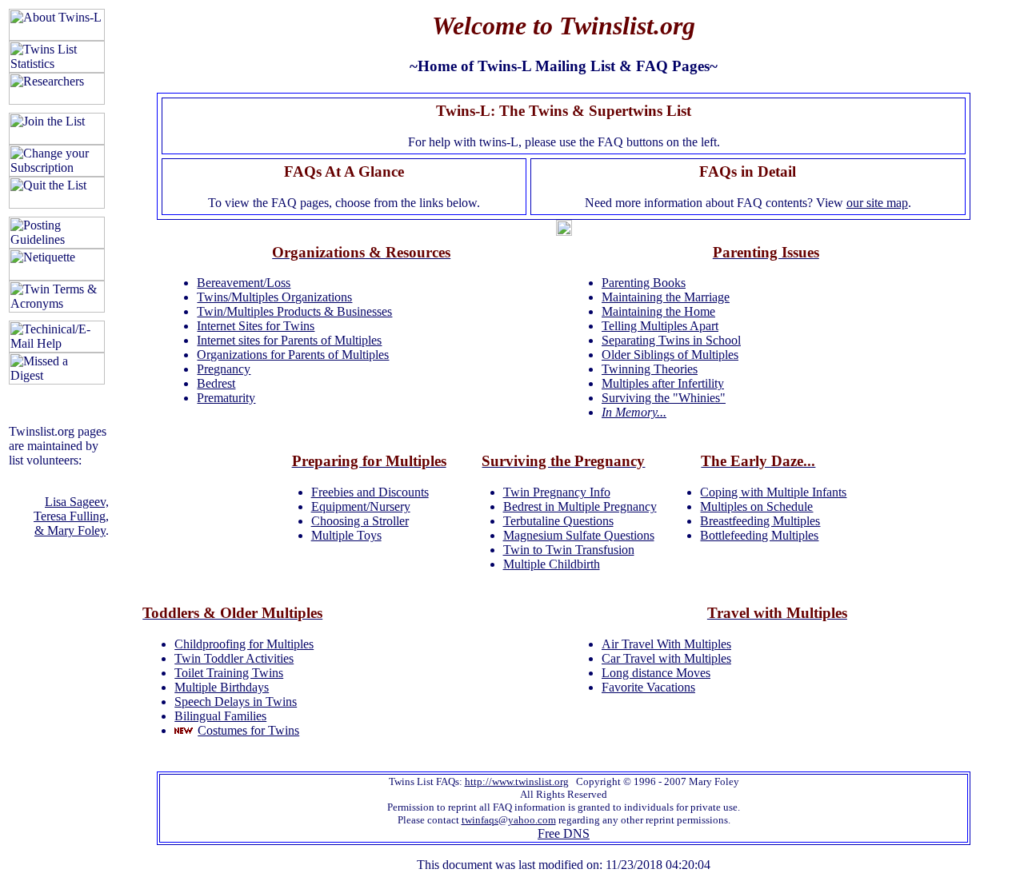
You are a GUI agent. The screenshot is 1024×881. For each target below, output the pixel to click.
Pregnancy (223, 369)
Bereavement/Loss (243, 282)
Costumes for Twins (248, 730)
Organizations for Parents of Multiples (293, 354)
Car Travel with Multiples (666, 658)
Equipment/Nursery (360, 506)
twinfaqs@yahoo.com (509, 820)
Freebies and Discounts (370, 492)
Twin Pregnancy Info (556, 492)
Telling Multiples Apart (660, 326)
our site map (877, 202)
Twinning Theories (650, 369)
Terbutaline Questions (558, 521)
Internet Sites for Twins (255, 326)
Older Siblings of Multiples (670, 354)
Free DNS (564, 833)
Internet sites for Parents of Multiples (289, 340)
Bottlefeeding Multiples (759, 535)
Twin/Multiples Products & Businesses (294, 311)
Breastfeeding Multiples (760, 521)
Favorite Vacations (648, 687)
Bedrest (216, 383)
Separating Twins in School (671, 340)
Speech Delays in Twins (235, 701)
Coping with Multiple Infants (773, 492)
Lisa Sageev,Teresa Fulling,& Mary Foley (71, 516)
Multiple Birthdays (221, 687)
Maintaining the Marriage (666, 297)
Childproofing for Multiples (244, 644)
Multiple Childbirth (551, 564)
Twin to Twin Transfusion (568, 549)
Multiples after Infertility (663, 383)
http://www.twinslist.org (517, 781)
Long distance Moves (656, 673)
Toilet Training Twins (228, 673)
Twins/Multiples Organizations (274, 297)
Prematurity (226, 398)
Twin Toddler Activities (234, 658)
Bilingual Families (220, 716)
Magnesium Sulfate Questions (578, 535)
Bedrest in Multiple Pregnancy (580, 506)
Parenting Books (644, 282)
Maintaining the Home (658, 311)
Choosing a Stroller (360, 521)
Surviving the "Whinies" (664, 398)
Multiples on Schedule (756, 506)
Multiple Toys (346, 535)
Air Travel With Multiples (666, 644)
